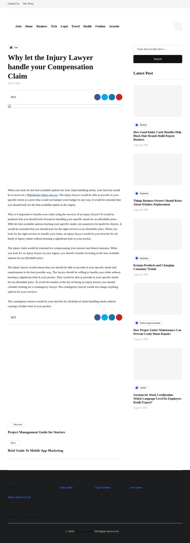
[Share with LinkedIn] (112, 97)
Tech (54, 26)
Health (87, 26)
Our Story (28, 3)
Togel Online (102, 487)
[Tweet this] (104, 97)
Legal (64, 26)
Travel (75, 26)
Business (41, 26)
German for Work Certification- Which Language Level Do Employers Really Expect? (157, 398)
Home (29, 26)
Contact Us (13, 3)
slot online (136, 487)
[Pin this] (119, 97)
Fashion (100, 26)
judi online (66, 487)
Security (114, 26)
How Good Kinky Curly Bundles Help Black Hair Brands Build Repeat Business (157, 136)
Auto (18, 26)
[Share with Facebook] (97, 97)
